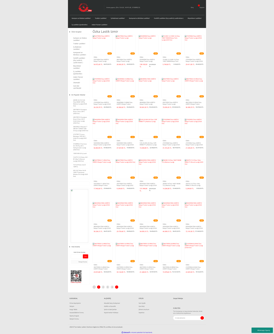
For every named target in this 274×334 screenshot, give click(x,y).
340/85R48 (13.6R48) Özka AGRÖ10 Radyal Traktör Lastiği (124, 103)
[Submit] (202, 318)
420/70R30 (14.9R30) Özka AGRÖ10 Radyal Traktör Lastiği (124, 268)
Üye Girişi (141, 306)
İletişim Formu (74, 319)
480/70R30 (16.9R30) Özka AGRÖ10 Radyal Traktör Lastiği (147, 268)
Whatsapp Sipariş (263, 330)
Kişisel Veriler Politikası (111, 313)
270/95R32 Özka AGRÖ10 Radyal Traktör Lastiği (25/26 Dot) (194, 144)
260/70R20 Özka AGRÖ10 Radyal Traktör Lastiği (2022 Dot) (125, 184)
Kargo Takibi (73, 309)
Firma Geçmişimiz (75, 303)
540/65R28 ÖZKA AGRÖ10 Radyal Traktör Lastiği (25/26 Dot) (171, 227)
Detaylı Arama (82, 262)
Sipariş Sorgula (74, 316)
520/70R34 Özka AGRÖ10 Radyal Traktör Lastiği (101, 60)
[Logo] (85, 7)
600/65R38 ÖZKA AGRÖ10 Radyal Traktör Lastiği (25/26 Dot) (194, 227)
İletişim (72, 306)
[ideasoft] (125, 332)
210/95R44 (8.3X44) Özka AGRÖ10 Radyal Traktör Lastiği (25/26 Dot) (193, 268)
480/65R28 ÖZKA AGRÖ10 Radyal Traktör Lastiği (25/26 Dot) (148, 227)
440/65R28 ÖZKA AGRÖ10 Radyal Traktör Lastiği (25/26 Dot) (125, 227)
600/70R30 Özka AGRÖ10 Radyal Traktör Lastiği (170, 103)
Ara (85, 256)
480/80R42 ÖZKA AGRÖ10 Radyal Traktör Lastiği (147, 103)
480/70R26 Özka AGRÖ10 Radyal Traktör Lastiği (124, 60)
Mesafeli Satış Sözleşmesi (112, 303)
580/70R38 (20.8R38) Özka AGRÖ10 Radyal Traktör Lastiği (170, 268)
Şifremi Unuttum (144, 309)
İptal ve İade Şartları (110, 309)
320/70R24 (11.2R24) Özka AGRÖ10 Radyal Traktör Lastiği (101, 184)
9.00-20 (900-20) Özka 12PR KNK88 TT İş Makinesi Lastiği (148, 144)
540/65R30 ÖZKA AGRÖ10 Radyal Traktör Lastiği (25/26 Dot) (125, 144)
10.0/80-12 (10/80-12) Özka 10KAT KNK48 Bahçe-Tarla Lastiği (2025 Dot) (171, 60)
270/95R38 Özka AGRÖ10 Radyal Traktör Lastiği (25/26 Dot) (102, 103)
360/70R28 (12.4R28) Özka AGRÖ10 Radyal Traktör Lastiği (101, 268)
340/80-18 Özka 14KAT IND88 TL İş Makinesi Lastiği (171, 184)
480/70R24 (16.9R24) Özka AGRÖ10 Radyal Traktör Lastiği (193, 103)
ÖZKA (95, 57)
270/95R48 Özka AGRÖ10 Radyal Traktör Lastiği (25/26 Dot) (171, 144)
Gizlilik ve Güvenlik (110, 306)
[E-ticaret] (136, 332)
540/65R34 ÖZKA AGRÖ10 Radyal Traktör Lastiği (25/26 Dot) (102, 144)
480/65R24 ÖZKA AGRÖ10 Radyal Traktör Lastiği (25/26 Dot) (102, 227)
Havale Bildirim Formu (77, 313)
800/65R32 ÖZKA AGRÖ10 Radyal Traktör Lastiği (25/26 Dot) (148, 184)
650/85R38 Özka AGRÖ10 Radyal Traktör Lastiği (147, 60)
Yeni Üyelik (142, 303)
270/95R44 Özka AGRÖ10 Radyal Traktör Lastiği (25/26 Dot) (194, 60)
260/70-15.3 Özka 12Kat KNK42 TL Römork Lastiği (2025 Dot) (193, 184)
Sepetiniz (141, 313)
